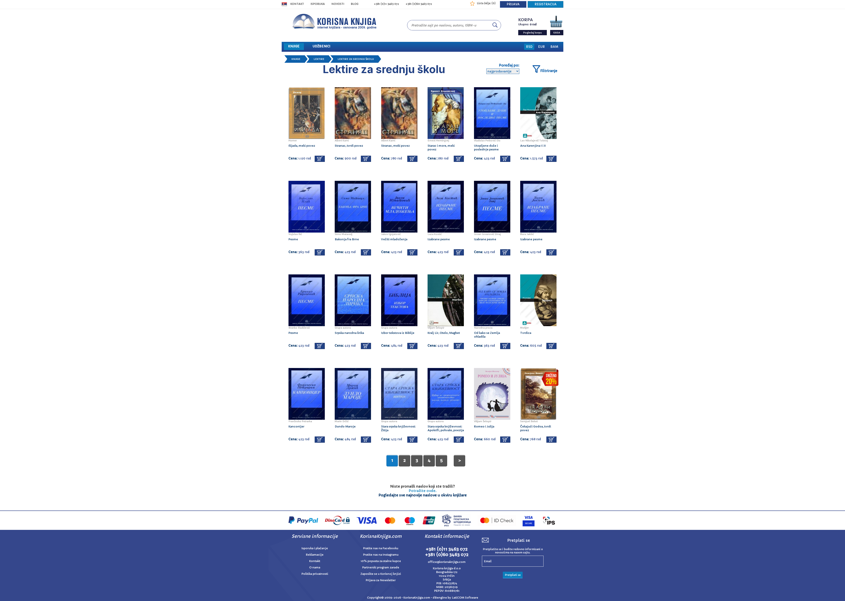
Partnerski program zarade (380, 567)
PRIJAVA (513, 4)
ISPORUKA (317, 4)
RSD (529, 47)
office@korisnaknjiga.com (447, 562)
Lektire (319, 59)
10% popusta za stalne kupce (381, 561)
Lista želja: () (486, 3)
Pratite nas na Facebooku (380, 548)
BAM (554, 47)
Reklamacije (314, 555)
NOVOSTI (337, 4)
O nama (314, 567)
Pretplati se (513, 575)
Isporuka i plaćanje (314, 548)
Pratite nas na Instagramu (381, 555)
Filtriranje (548, 70)
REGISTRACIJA (546, 4)
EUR (541, 47)
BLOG (354, 4)
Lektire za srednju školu (356, 59)
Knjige (296, 59)
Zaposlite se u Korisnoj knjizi (380, 574)
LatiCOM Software (465, 597)
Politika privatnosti (314, 574)
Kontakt (297, 4)
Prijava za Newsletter (381, 580)
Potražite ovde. (423, 490)
